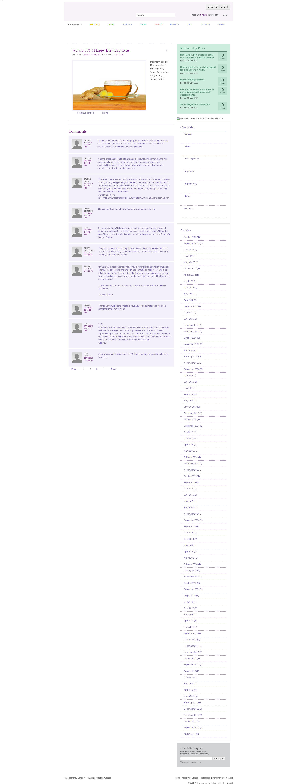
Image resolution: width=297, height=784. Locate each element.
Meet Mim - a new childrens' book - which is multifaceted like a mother (197, 56)
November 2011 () (193, 715)
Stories (143, 24)
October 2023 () (192, 237)
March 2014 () (191, 558)
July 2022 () (190, 281)
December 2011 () (193, 709)
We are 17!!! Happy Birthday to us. (101, 50)
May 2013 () (190, 614)
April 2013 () (190, 621)
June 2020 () (190, 319)
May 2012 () (190, 683)
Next (113, 369)
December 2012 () (193, 646)
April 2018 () (190, 394)
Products (158, 24)
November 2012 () (193, 652)
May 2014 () (190, 545)
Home (177, 778)
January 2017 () (192, 407)
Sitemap (195, 778)
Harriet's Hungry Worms (192, 80)
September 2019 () (193, 344)
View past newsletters (190, 762)
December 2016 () (193, 413)
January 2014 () (192, 570)
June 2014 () (190, 539)
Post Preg (127, 24)
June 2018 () (190, 382)
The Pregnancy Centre (96, 14)
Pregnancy (95, 24)
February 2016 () (192, 457)
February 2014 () (192, 564)
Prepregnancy (190, 184)
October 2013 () (192, 583)
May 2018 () (190, 388)
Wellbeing (188, 208)
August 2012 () (191, 671)
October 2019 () (192, 338)
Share (105, 113)
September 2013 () (193, 589)
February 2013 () (192, 633)
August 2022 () (191, 275)
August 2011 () (191, 734)
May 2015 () (190, 501)
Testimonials (205, 778)
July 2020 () (190, 312)
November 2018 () (193, 363)
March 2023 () (191, 262)
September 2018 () (193, 369)
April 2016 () (190, 445)
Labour (111, 24)
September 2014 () (193, 520)
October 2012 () (192, 658)
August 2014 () (191, 526)
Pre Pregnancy (75, 24)
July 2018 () (190, 375)
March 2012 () (191, 696)
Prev (74, 369)
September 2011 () (193, 727)
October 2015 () (192, 476)
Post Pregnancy (191, 159)
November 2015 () (193, 470)
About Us (186, 778)
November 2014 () (193, 514)
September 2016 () (193, 426)
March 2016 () (191, 451)
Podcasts (205, 24)
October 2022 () (192, 268)
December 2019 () (193, 325)
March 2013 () (191, 627)
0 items (203, 15)
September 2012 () (193, 665)
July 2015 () (190, 489)
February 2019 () (192, 356)
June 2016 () (190, 438)
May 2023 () (190, 256)
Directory (174, 24)
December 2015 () (193, 463)
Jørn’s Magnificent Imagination (195, 104)
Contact (221, 24)
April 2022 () (190, 300)
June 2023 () (190, 250)
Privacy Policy (218, 778)
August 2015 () (191, 482)
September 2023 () (193, 243)
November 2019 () (193, 331)
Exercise (188, 134)
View (225, 15)
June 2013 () (190, 608)
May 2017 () (190, 401)
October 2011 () (192, 721)
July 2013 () (190, 602)
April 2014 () (190, 551)
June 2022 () (190, 287)
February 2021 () (192, 306)
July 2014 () (190, 533)
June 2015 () (190, 495)
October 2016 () (192, 419)
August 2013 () (191, 595)
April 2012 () (190, 690)
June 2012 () (190, 677)
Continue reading (86, 113)
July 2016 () (190, 432)
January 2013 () (192, 639)
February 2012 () (192, 702)
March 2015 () (191, 507)
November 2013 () (193, 577)
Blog (190, 24)
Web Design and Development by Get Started (214, 783)
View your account (218, 6)
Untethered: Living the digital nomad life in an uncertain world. (198, 68)
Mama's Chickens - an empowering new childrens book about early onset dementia (197, 92)
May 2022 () (190, 293)
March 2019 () (191, 350)
